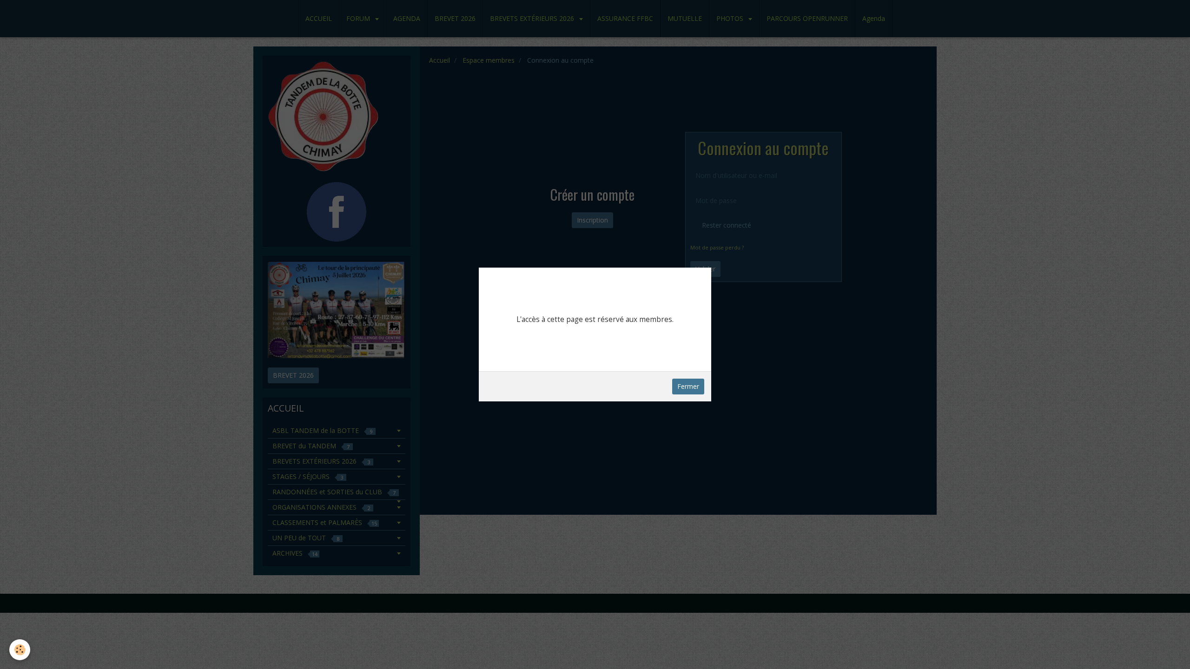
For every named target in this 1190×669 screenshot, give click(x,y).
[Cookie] (19, 649)
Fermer (688, 386)
